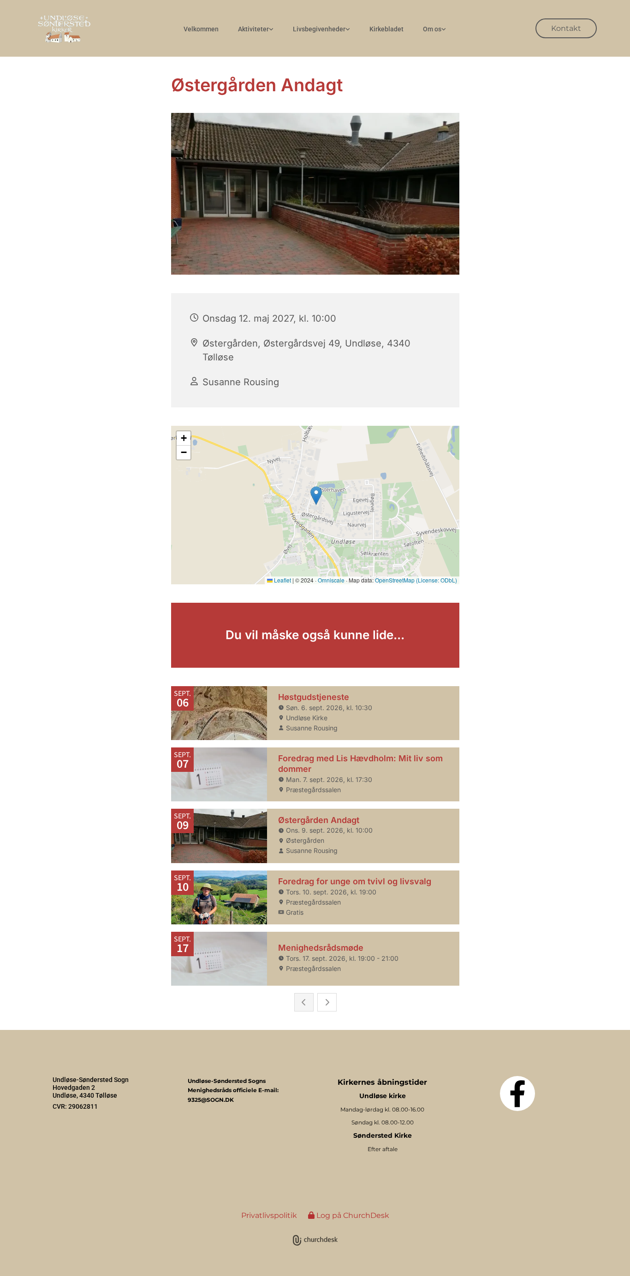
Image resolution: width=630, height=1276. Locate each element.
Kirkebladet (386, 29)
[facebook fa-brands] (517, 1093)
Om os (432, 29)
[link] (255, 29)
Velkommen (201, 29)
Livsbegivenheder (319, 29)
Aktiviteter (253, 29)
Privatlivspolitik (269, 1215)
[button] (566, 28)
